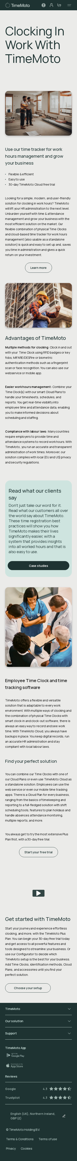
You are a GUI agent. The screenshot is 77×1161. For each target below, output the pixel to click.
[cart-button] (59, 5)
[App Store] (16, 1065)
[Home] (17, 5)
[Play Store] (17, 1055)
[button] (43, 5)
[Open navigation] (68, 5)
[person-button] (51, 5)
